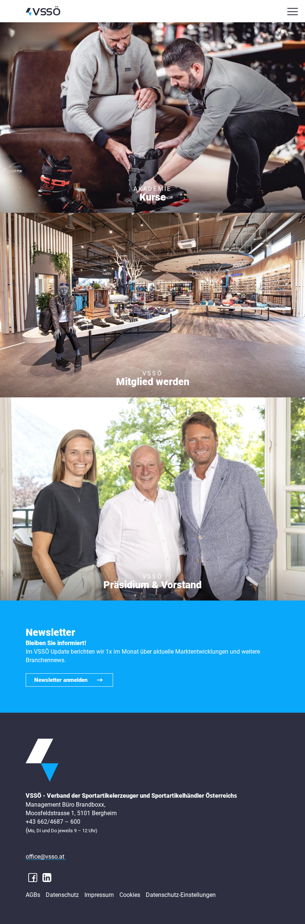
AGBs (33, 895)
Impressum (99, 895)
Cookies (129, 895)
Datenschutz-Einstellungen (181, 895)
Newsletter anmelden (60, 680)
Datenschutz (62, 895)
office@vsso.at (46, 856)
